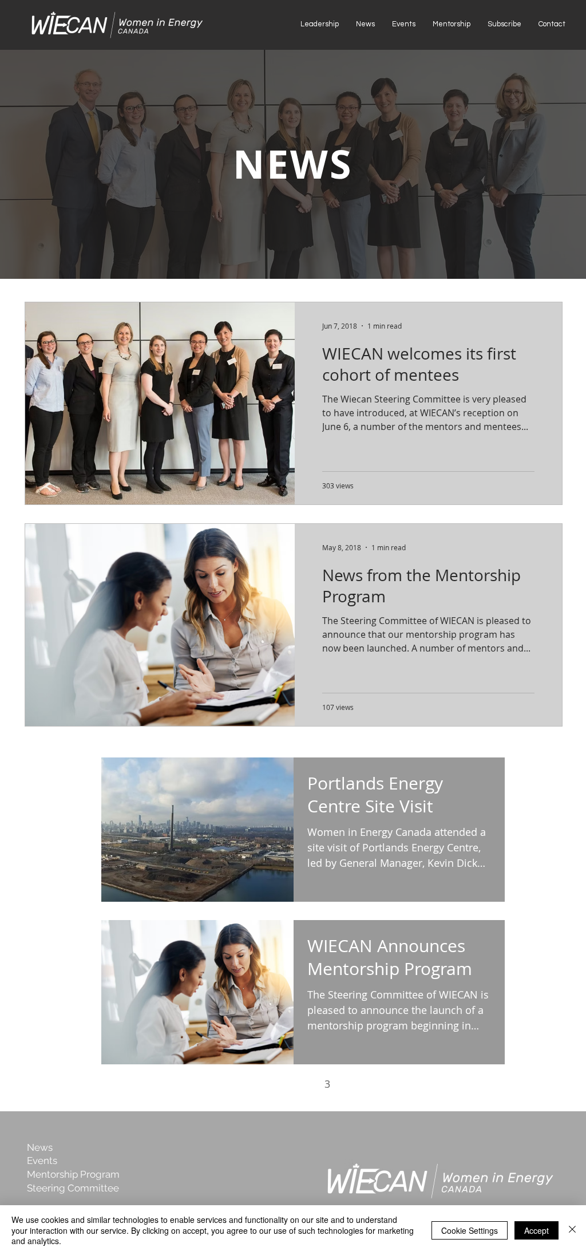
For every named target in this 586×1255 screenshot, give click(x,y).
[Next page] (351, 1084)
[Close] (572, 1230)
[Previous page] (255, 1084)
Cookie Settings (469, 1230)
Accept (536, 1230)
